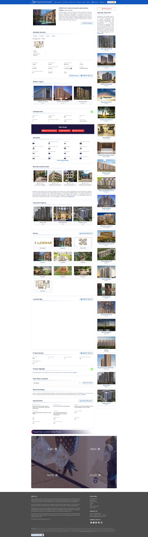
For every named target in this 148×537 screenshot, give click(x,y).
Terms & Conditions (94, 506)
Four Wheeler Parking (53, 119)
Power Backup (51, 151)
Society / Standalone (53, 66)
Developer (35, 62)
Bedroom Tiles (57, 404)
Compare (87, 23)
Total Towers (51, 357)
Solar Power (67, 146)
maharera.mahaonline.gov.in (87, 531)
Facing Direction (68, 119)
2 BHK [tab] (35, 36)
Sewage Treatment (52, 146)
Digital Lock (56, 417)
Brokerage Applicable (38, 71)
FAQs (91, 504)
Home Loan (72, 2)
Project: (61, 10)
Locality (34, 66)
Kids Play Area (36, 156)
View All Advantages (63, 160)
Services (78, 2)
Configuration (51, 62)
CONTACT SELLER (87, 75)
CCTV (34, 141)
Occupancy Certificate (85, 357)
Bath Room (82, 115)
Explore (70, 196)
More (74, 372)
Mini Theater (67, 156)
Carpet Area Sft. (68, 115)
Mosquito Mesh (78, 411)
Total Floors (35, 115)
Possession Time (68, 66)
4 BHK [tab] (53, 36)
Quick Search (93, 500)
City (65, 71)
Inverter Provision (57, 421)
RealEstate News (93, 498)
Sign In (104, 2)
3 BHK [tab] (47, 36)
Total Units (35, 357)
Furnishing (82, 119)
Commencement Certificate (37, 361)
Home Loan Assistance (50, 130)
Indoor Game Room (84, 151)
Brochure (86, 233)
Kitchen (76, 404)
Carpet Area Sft (68, 62)
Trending (65, 2)
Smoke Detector (36, 421)
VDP (34, 417)
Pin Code (50, 71)
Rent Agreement (65, 130)
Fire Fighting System (53, 141)
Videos (88, 2)
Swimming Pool (83, 146)
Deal (74, 75)
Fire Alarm (76, 417)
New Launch (57, 2)
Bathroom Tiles (36, 404)
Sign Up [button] (95, 2)
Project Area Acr (68, 357)
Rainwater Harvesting (38, 146)
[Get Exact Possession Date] (71, 68)
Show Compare (38, 535)
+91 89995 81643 (97, 513)
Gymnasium (67, 151)
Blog (83, 2)
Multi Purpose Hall (84, 156)
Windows (55, 411)
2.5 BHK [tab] (41, 36)
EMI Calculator (107, 8)
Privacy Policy (93, 507)
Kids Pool (66, 141)
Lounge (50, 156)
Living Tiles (35, 411)
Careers (91, 503)
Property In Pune (93, 501)
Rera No (82, 66)
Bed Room (35, 119)
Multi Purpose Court (85, 141)
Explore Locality (87, 382)
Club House (35, 151)
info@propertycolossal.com (98, 516)
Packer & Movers (78, 130)
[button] (42, 28)
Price (81, 62)
